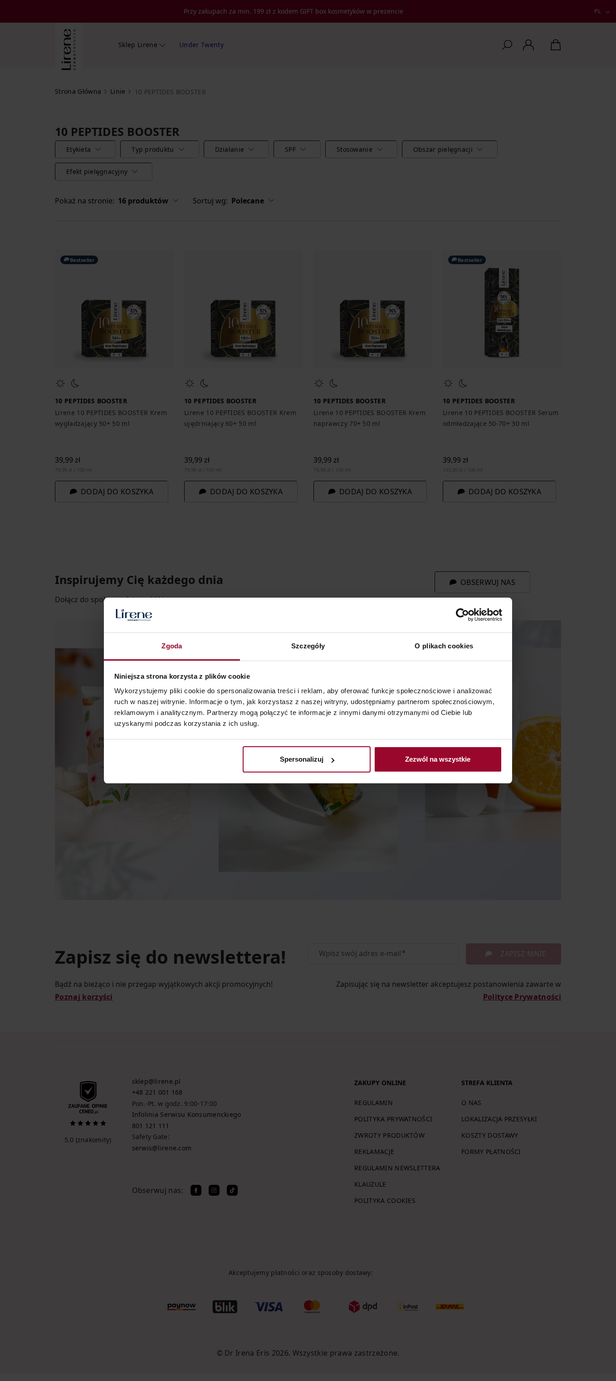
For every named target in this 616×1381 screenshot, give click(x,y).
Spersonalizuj (301, 759)
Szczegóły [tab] (308, 646)
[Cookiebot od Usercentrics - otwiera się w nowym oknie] (462, 615)
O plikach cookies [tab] (444, 646)
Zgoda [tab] (171, 646)
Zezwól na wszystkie (437, 759)
